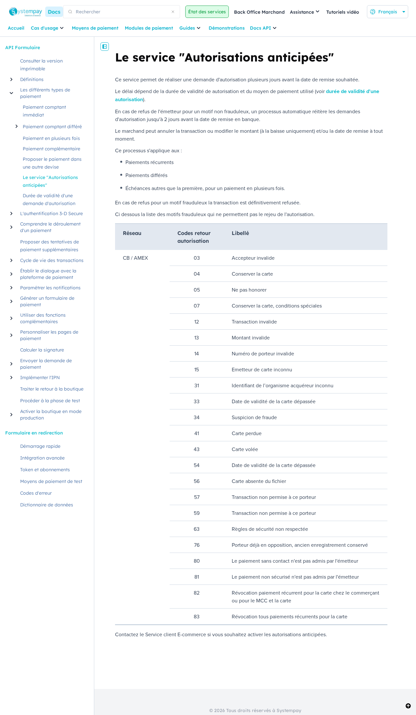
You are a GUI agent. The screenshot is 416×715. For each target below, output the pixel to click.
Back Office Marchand (259, 12)
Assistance (302, 12)
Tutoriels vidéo (342, 12)
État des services (207, 12)
